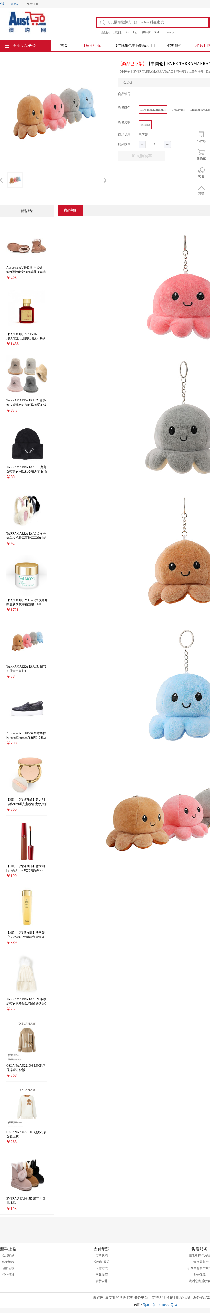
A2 (127, 32)
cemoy (170, 32)
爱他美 (105, 32)
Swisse (158, 32)
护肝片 (146, 32)
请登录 (14, 3)
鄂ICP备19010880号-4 (160, 1305)
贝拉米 (117, 32)
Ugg (135, 32)
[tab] (70, 210)
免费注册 (32, 3)
